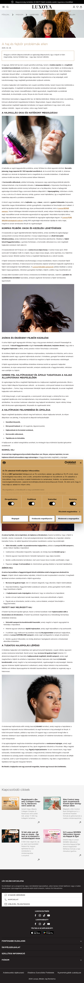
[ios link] (35, 932)
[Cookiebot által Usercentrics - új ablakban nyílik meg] (66, 462)
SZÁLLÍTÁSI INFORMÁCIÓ (13, 954)
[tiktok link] (44, 915)
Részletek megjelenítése (68, 512)
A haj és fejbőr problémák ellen (60, 14)
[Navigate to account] (74, 7)
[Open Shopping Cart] (81, 7)
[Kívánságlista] (77, 7)
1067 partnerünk (15, 474)
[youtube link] (48, 915)
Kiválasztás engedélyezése (42, 518)
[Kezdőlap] (42, 7)
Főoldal (6, 14)
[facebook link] (35, 915)
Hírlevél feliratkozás (19, 904)
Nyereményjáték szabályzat (69, 973)
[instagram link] (39, 915)
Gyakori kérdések (16, 895)
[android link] (48, 932)
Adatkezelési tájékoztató (13, 973)
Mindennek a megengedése (68, 518)
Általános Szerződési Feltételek (40, 973)
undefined (34, 14)
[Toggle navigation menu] (3, 7)
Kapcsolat (13, 899)
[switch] (32, 503)
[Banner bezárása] (80, 463)
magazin (19, 14)
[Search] (7, 7)
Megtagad (15, 518)
